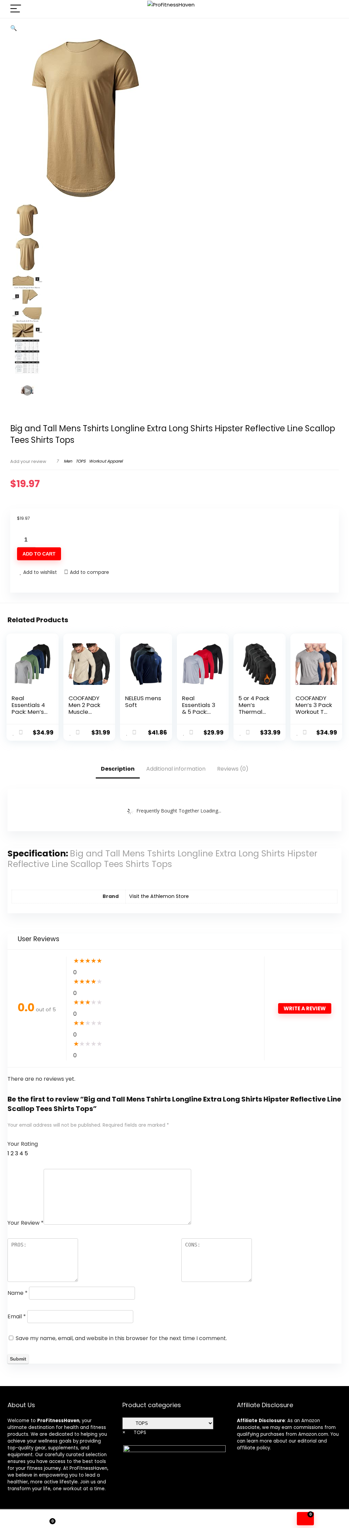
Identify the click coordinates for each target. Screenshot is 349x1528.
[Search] (331, 9)
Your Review (25, 1223)
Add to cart (39, 554)
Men (68, 461)
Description (118, 769)
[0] (305, 1519)
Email (16, 1316)
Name (17, 1293)
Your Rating (22, 1144)
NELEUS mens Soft (143, 701)
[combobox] (134, 1432)
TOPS (81, 461)
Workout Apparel (106, 461)
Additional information (176, 769)
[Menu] (15, 9)
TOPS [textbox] (134, 1432)
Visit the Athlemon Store (159, 896)
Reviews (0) (232, 769)
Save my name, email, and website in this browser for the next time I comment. (121, 1338)
